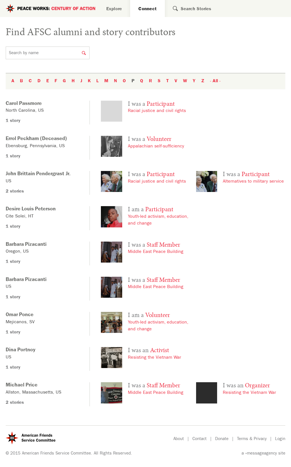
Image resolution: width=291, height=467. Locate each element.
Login (280, 439)
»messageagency (261, 454)
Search (171, 8)
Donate (221, 439)
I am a (150, 210)
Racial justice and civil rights (157, 111)
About (178, 439)
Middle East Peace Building (155, 252)
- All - (215, 81)
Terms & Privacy (252, 439)
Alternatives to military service (253, 181)
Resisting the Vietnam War (154, 358)
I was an (148, 351)
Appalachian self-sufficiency (156, 146)
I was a (151, 104)
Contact (199, 439)
